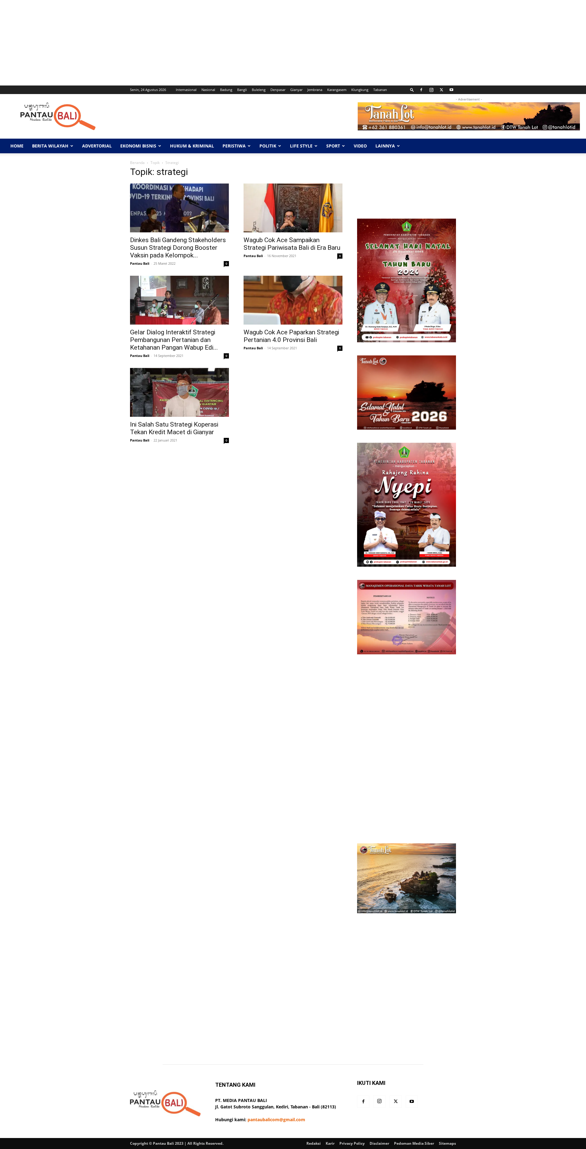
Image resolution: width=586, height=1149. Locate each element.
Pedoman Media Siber (414, 1143)
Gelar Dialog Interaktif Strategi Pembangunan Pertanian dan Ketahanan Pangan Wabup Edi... (174, 340)
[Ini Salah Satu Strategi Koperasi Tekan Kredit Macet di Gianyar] (179, 392)
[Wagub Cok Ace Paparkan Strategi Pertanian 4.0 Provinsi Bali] (293, 300)
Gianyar (296, 89)
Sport (333, 146)
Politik (267, 146)
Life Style (301, 146)
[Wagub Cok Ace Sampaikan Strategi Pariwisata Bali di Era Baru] (293, 208)
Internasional (186, 89)
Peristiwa (234, 146)
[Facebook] (421, 89)
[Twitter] (441, 89)
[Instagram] (431, 89)
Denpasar (277, 89)
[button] (412, 89)
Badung (226, 89)
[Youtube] (451, 89)
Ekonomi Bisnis (138, 146)
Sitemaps (447, 1143)
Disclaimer (379, 1143)
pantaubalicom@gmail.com (276, 1119)
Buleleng (259, 89)
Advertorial (97, 146)
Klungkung (359, 89)
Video (360, 146)
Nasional (208, 89)
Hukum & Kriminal (192, 146)
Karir (330, 1143)
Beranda (137, 162)
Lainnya (385, 146)
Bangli (242, 89)
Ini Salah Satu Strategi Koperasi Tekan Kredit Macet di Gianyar (174, 428)
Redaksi (313, 1143)
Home (17, 146)
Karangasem (336, 89)
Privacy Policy (352, 1143)
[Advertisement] (183, 42)
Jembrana (314, 89)
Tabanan (380, 89)
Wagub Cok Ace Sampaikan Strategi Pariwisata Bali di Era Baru (292, 243)
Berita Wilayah (50, 146)
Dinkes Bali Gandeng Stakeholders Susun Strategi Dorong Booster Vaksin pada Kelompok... (178, 247)
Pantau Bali (139, 263)
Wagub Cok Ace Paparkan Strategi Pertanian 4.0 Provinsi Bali (291, 336)
